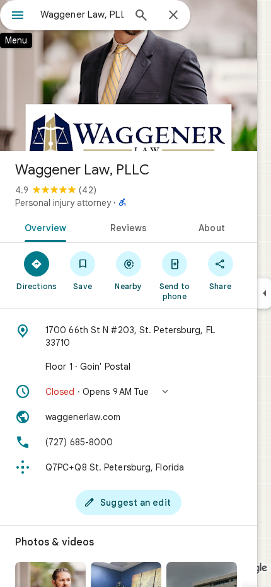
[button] (128, 391)
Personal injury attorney (63, 202)
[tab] (43, 227)
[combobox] (82, 14)
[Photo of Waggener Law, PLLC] (128, 75)
